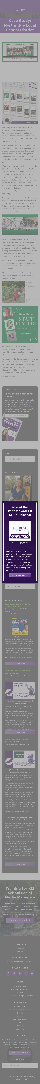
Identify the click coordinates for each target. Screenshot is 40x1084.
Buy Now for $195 (20, 575)
